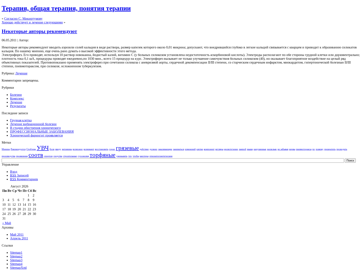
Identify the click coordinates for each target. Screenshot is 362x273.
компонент (209, 149)
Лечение (21, 73)
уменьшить (121, 156)
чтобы (136, 156)
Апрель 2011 (19, 238)
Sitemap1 (16, 252)
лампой (242, 149)
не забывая (283, 149)
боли (52, 149)
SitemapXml (18, 267)
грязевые (127, 147)
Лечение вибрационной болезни (33, 124)
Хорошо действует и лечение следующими (32, 22)
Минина (6, 149)
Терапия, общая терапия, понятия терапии (66, 8)
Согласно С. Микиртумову (23, 18)
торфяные (102, 154)
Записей (19, 175)
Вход (13, 171)
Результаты (18, 106)
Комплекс (17, 98)
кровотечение (231, 149)
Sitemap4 (16, 264)
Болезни (16, 94)
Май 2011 (17, 234)
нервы (292, 149)
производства (8, 156)
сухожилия (83, 156)
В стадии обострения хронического (35, 128)
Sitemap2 (16, 256)
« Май (6, 223)
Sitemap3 (16, 260)
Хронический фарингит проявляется (36, 135)
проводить (341, 149)
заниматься (178, 149)
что (130, 156)
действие (144, 149)
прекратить (330, 149)
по (313, 149)
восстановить (101, 149)
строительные (70, 156)
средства (57, 156)
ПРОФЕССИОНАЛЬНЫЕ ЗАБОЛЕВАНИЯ (42, 131)
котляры (219, 149)
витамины (67, 149)
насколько (272, 149)
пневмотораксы (304, 149)
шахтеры (144, 156)
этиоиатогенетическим (160, 156)
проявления (22, 156)
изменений (190, 149)
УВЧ (43, 147)
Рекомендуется (18, 149)
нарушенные (260, 149)
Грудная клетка (21, 120)
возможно (78, 149)
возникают (89, 149)
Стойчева (31, 149)
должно (153, 149)
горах (112, 149)
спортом (48, 156)
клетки (200, 149)
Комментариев (24, 179)
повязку (319, 149)
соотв (35, 154)
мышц (250, 149)
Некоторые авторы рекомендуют (39, 31)
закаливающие (165, 149)
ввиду (58, 149)
